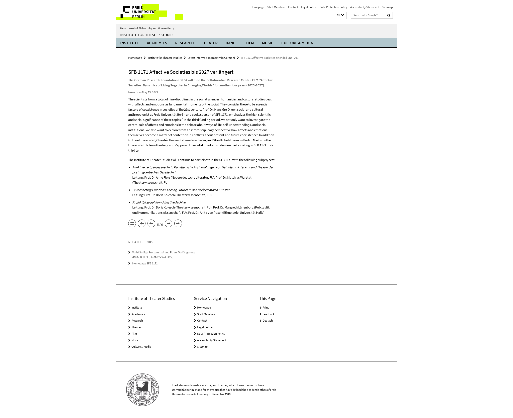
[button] (340, 15)
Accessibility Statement (364, 7)
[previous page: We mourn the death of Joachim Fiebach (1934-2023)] (151, 224)
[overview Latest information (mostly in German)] (132, 224)
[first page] (141, 224)
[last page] (178, 224)
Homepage (257, 7)
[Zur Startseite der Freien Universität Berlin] (149, 12)
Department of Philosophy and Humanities (147, 28)
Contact (293, 7)
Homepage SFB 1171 (145, 263)
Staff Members (276, 7)
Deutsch (268, 320)
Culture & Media (297, 42)
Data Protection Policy (333, 7)
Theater (210, 42)
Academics (157, 42)
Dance (232, 42)
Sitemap (387, 7)
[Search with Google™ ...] (389, 15)
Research (184, 42)
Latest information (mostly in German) (211, 58)
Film (250, 42)
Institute (129, 42)
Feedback (269, 314)
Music (267, 42)
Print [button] (266, 307)
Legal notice (308, 7)
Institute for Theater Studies (147, 34)
